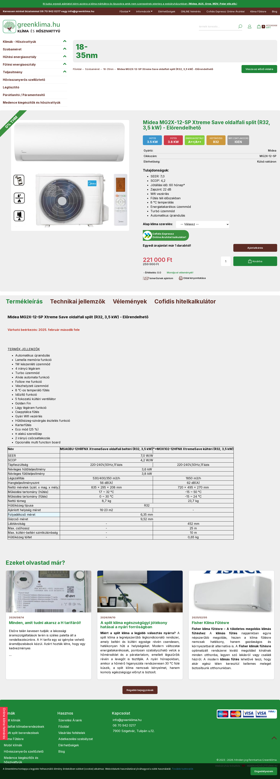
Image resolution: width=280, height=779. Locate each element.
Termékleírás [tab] (24, 301)
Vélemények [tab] (130, 301)
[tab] (27, 713)
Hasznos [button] (65, 713)
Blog (274, 11)
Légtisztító (11, 87)
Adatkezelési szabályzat (75, 739)
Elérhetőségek (166, 11)
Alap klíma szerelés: (158, 224)
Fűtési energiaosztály (19, 64)
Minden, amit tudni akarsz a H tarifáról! (45, 622)
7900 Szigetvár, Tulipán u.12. (133, 731)
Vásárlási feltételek (71, 733)
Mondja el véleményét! (180, 272)
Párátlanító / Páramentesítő (24, 95)
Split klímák (12, 720)
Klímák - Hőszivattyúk (19, 42)
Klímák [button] (9, 713)
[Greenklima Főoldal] (31, 26)
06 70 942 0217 (124, 725)
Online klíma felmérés (4, 723)
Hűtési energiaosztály (19, 57)
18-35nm (108, 69)
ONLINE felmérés (191, 11)
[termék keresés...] (240, 26)
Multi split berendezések (21, 733)
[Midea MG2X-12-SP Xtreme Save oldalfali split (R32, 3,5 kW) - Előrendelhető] (70, 175)
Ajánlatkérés (255, 247)
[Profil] (249, 26)
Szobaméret (12, 49)
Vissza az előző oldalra (259, 69)
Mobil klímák (13, 745)
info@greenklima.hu (127, 720)
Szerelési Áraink (70, 720)
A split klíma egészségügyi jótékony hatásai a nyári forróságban (133, 624)
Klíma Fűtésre (258, 11)
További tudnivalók (182, 768)
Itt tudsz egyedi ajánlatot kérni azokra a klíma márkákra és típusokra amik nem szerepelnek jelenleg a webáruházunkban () (140, 3)
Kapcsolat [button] (121, 713)
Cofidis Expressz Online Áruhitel (225, 11)
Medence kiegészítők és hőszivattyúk (31, 102)
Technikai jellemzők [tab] (77, 301)
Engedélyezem (263, 771)
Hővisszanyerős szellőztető (24, 80)
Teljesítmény (12, 72)
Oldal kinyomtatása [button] (194, 278)
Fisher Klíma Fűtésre (210, 622)
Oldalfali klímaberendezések (24, 726)
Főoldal (124, 11)
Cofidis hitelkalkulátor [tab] (185, 301)
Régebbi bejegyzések (140, 690)
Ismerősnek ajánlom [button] (161, 278)
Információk (143, 11)
